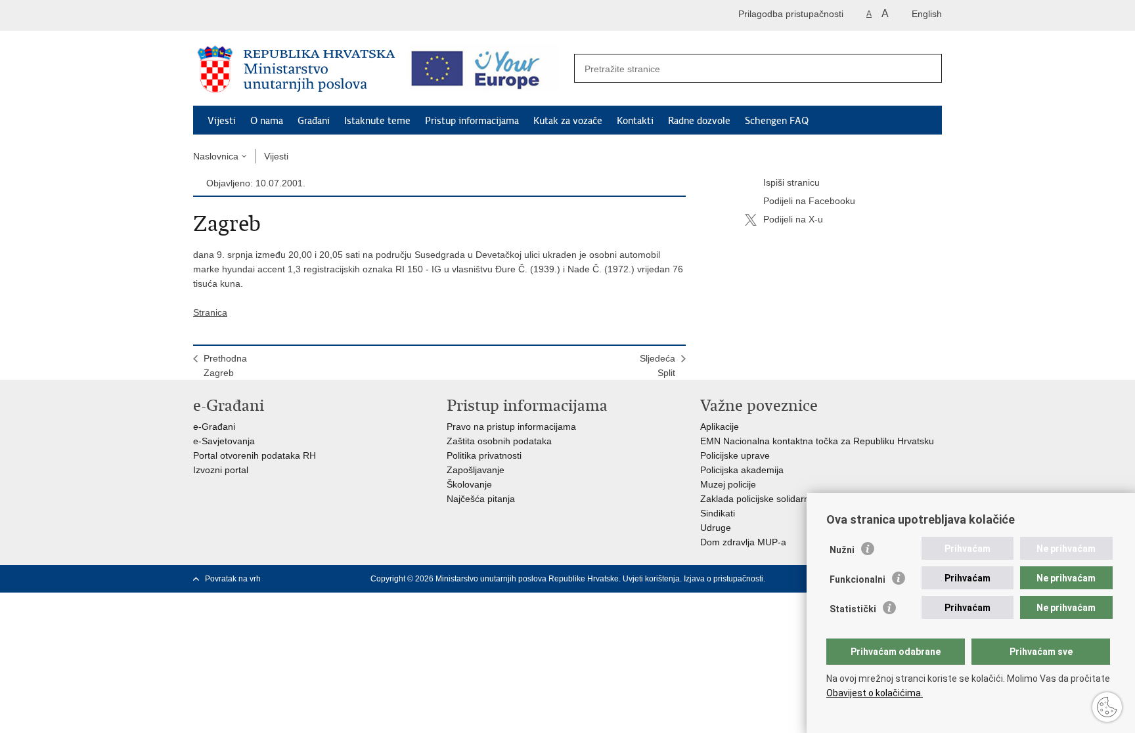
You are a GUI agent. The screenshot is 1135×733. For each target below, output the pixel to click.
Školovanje (469, 484)
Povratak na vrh (233, 578)
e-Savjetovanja (224, 441)
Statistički (853, 609)
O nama (266, 121)
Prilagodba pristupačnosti (790, 14)
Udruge (715, 527)
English (927, 14)
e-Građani (214, 426)
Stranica (210, 312)
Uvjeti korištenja (651, 578)
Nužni (842, 550)
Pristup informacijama (472, 121)
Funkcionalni (857, 579)
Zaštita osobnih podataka (499, 441)
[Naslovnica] (296, 69)
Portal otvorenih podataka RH (254, 455)
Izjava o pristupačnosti (723, 578)
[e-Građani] (249, 15)
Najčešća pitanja (481, 498)
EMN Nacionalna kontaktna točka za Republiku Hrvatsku (817, 441)
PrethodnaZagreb (225, 365)
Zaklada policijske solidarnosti (762, 498)
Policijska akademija (742, 470)
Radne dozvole (699, 121)
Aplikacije (719, 426)
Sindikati (717, 513)
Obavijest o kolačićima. (874, 693)
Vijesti (222, 121)
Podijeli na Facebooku (809, 201)
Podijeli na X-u (793, 219)
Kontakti (635, 121)
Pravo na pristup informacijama (511, 426)
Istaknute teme (377, 121)
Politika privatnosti (484, 455)
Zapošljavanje (475, 470)
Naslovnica (215, 156)
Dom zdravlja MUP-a (743, 542)
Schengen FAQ (777, 121)
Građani (314, 121)
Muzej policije (728, 484)
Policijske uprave (735, 455)
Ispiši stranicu (791, 182)
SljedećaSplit (657, 365)
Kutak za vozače (567, 121)
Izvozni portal (220, 470)
